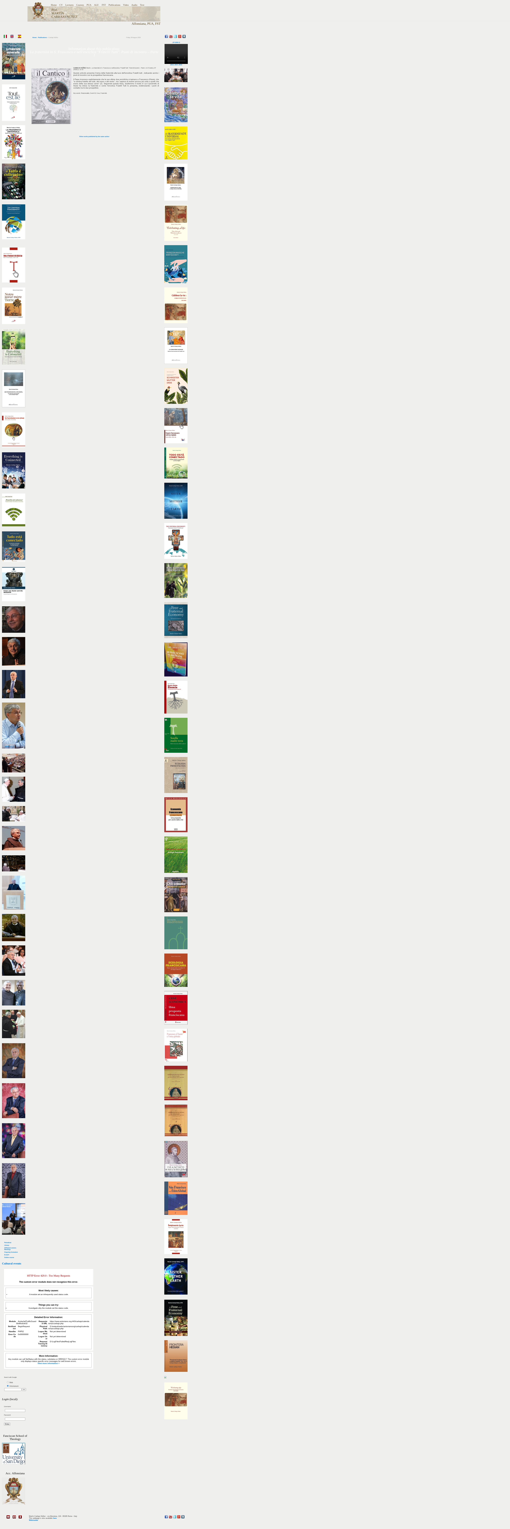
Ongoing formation (11, 1252)
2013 (172, 65)
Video (126, 5)
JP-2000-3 (176, 42)
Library (6, 1245)
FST (104, 5)
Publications (114, 5)
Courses (80, 5)
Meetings (7, 1249)
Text (142, 5)
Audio (134, 5)
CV (61, 5)
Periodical (7, 1242)
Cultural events (11, 1263)
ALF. (96, 5)
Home (54, 5)
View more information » (49, 1363)
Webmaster (33, 1520)
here (55, 1518)
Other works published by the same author (94, 136)
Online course (9, 1257)
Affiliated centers (10, 1248)
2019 (176, 65)
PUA (89, 5)
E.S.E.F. (6, 1255)
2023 (180, 65)
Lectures (69, 5)
